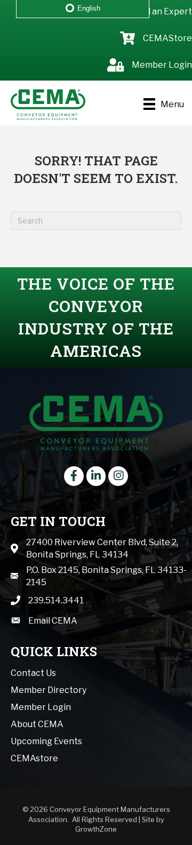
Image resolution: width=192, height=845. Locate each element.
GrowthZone (96, 829)
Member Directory (48, 690)
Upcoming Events (46, 741)
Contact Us (33, 673)
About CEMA (37, 724)
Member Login (41, 707)
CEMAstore (34, 758)
